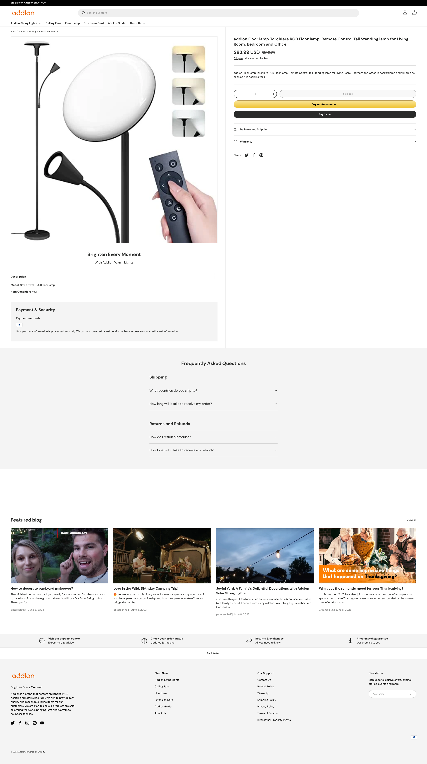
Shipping (238, 58)
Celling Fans (53, 23)
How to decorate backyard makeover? (42, 588)
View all (411, 520)
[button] (414, 12)
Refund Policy (265, 686)
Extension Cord (94, 23)
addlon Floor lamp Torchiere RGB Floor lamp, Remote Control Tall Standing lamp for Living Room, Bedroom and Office (39, 32)
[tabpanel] (114, 288)
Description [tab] (18, 276)
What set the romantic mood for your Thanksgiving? (361, 588)
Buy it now (325, 114)
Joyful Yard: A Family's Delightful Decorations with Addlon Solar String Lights (262, 590)
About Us (135, 23)
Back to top (213, 653)
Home (13, 32)
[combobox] (218, 13)
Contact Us (264, 680)
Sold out (348, 93)
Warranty (263, 693)
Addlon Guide (116, 23)
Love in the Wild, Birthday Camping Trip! (145, 588)
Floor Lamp (72, 23)
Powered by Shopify (35, 751)
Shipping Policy (266, 700)
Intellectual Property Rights (274, 720)
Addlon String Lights (24, 23)
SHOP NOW (40, 2)
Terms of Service (267, 713)
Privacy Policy (265, 706)
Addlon (21, 751)
